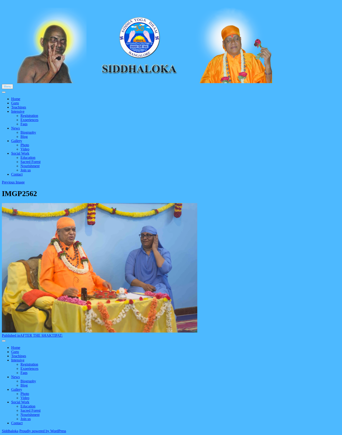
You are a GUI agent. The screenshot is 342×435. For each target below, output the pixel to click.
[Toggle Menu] (4, 92)
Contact (17, 174)
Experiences (29, 120)
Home (15, 99)
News (15, 128)
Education (27, 158)
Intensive (17, 111)
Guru (15, 103)
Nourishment (30, 166)
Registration (29, 116)
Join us (25, 170)
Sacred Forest (30, 162)
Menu (7, 86)
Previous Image (13, 182)
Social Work (20, 153)
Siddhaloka (10, 431)
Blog (24, 137)
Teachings (18, 107)
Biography (28, 132)
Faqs (23, 124)
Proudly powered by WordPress (42, 431)
